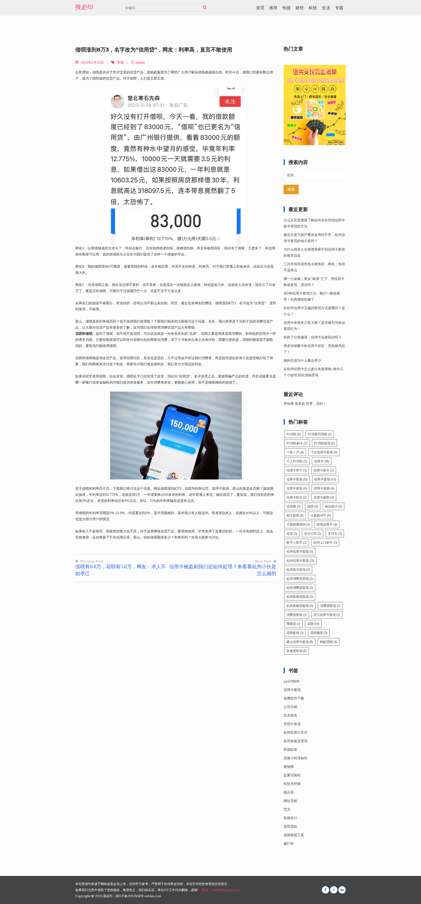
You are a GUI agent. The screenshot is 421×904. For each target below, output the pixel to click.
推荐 (273, 7)
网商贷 (293, 624)
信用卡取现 (297, 479)
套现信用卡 (327, 524)
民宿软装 (290, 749)
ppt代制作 (292, 681)
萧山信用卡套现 (300, 642)
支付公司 (312, 533)
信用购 (293, 506)
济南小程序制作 (295, 758)
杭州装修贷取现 (300, 597)
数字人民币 (297, 542)
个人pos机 (297, 461)
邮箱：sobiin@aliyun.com (221, 890)
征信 (292, 533)
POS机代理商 (320, 434)
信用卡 (321, 461)
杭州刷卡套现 (298, 570)
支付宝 (335, 533)
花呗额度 (318, 633)
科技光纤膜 (292, 784)
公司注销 (290, 707)
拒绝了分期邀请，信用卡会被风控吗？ (313, 337)
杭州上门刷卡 (325, 542)
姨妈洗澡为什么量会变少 (302, 360)
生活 (326, 7)
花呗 (313, 624)
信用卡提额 (324, 488)
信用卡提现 (297, 488)
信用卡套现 (325, 479)
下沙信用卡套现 (324, 452)
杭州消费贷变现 (300, 579)
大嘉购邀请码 (298, 524)
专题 (339, 7)
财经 (300, 7)
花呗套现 (295, 633)
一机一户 (295, 452)
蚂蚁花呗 (328, 642)
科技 (313, 7)
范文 (287, 809)
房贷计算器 (292, 724)
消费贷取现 (330, 606)
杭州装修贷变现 (295, 741)
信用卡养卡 (297, 470)
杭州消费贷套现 (300, 588)
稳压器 (289, 792)
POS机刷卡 (297, 443)
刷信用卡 (333, 506)
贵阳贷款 (290, 826)
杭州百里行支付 (295, 732)
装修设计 (290, 818)
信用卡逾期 (324, 497)
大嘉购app (320, 515)
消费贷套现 (297, 615)
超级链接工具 (294, 835)
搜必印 (84, 7)
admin (140, 62)
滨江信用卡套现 (327, 615)
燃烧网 (289, 766)
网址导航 (290, 801)
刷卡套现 (295, 515)
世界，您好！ (316, 403)
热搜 (286, 7)
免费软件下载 (294, 698)
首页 (260, 7)
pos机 (294, 434)
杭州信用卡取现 (300, 551)
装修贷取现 (297, 651)
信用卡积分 (297, 497)
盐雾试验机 (292, 775)
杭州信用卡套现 (300, 561)
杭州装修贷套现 (300, 606)
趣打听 (289, 843)
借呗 (312, 506)
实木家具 (290, 715)
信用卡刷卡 (324, 470)
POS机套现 (324, 443)
